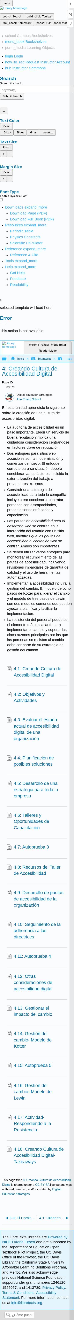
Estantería (44, 358)
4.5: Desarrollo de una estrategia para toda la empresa (36, 790)
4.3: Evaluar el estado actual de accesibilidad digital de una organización (36, 729)
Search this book (11, 83)
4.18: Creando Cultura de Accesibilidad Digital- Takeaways (39, 1155)
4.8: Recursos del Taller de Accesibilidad (37, 870)
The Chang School (29, 399)
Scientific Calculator (26, 243)
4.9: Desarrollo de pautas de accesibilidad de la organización (39, 899)
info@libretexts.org (26, 1303)
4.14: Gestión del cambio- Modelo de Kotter (33, 1040)
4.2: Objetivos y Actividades (29, 697)
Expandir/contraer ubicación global (69, 357)
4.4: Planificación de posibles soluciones (34, 761)
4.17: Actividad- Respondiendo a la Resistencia (32, 1124)
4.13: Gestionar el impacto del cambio (33, 1011)
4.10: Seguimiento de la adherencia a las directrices (37, 931)
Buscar (8, 1315)
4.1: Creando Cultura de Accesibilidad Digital (37, 672)
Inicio (20, 358)
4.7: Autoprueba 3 (31, 847)
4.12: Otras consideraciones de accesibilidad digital (33, 983)
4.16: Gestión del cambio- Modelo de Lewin (33, 1092)
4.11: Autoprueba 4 (32, 956)
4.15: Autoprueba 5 (32, 1065)
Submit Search (12, 96)
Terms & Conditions (18, 1293)
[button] (18, 279)
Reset (6, 126)
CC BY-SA (42, 1184)
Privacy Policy (53, 1288)
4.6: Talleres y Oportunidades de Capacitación (31, 821)
